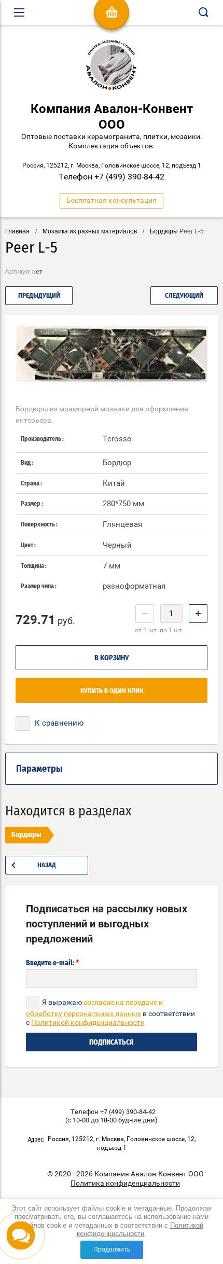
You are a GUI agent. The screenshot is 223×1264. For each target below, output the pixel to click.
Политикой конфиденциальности (140, 1229)
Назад (46, 865)
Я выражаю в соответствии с (110, 1011)
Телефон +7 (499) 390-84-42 (111, 177)
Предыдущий (39, 296)
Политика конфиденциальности (125, 1183)
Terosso (117, 438)
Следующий (184, 296)
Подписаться (111, 1042)
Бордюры (164, 231)
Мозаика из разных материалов (90, 231)
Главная (17, 231)
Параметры (39, 769)
